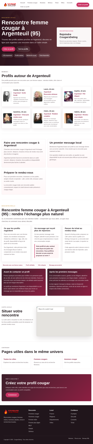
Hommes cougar (34, 416)
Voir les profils (23, 49)
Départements (54, 419)
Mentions (70, 438)
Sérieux (50, 2)
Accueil (22, 2)
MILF (30, 425)
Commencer (12, 395)
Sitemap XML (85, 438)
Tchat (56, 2)
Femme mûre (33, 419)
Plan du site (78, 438)
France (52, 414)
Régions (52, 416)
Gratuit (31, 428)
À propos (74, 414)
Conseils (69, 2)
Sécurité (73, 416)
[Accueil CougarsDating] (10, 4)
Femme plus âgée (34, 422)
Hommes (42, 2)
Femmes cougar (32, 2)
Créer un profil (24, 6)
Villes (62, 2)
